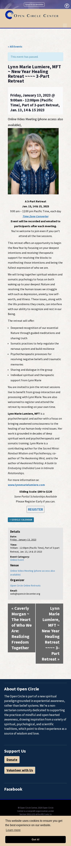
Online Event (17, 559)
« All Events (15, 46)
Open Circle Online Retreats (25, 585)
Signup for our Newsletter (34, 4)
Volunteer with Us (20, 770)
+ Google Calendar (20, 519)
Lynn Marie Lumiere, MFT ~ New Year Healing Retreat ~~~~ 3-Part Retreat (51, 633)
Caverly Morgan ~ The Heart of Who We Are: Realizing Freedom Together (21, 628)
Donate (12, 759)
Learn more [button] (13, 830)
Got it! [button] (36, 839)
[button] (65, 25)
